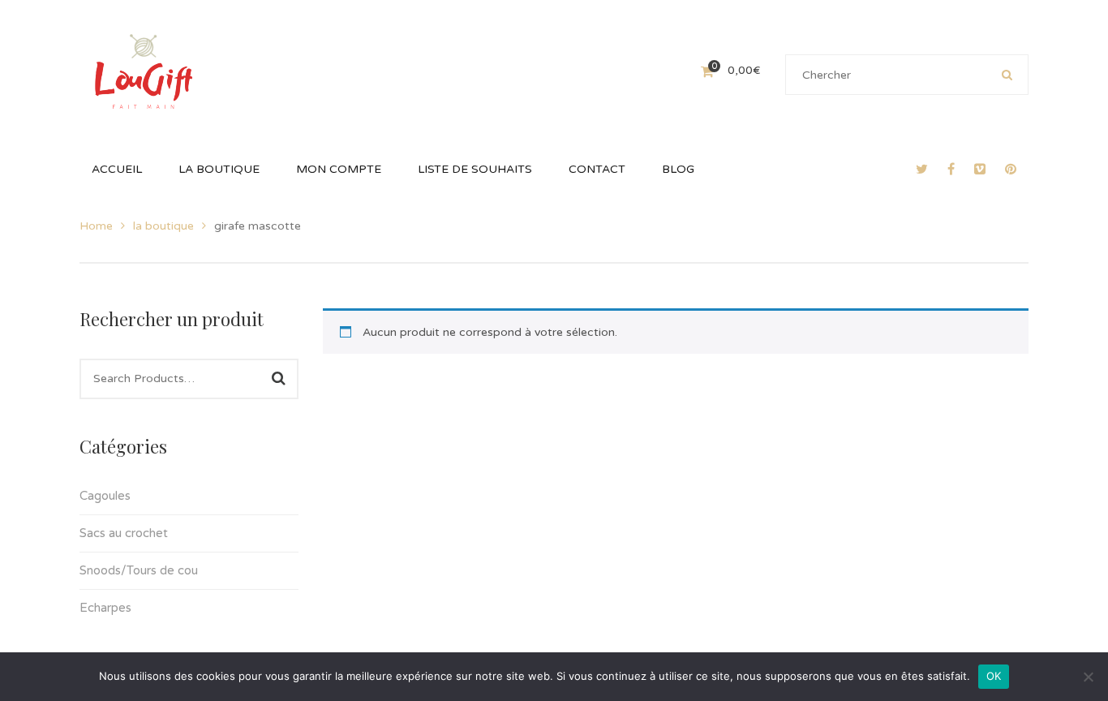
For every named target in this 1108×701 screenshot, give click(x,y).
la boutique (163, 226)
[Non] (1088, 677)
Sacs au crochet (123, 533)
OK (994, 675)
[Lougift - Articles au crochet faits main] (143, 70)
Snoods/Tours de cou (138, 570)
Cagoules (105, 495)
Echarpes (105, 607)
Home (96, 226)
